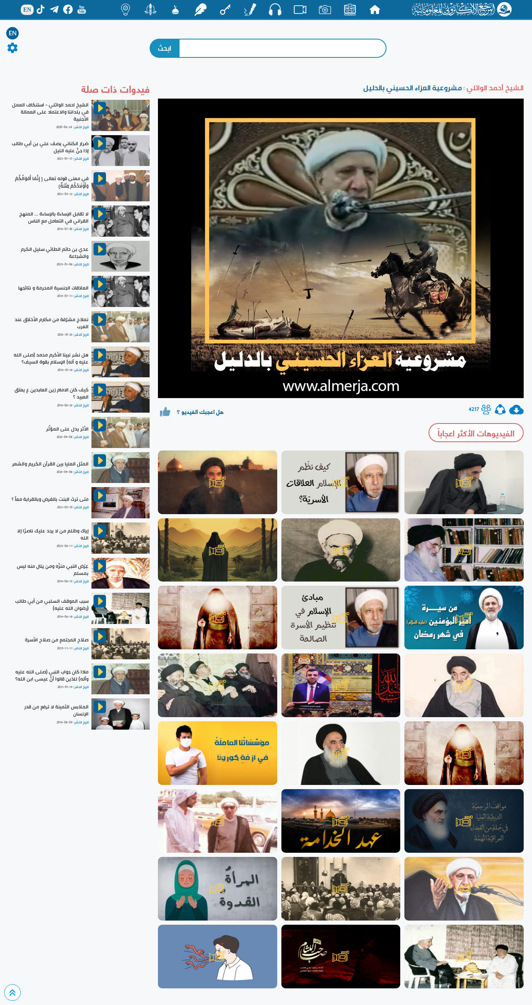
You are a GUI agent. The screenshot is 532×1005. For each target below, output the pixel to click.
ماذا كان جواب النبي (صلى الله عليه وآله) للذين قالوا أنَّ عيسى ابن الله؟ (52, 675)
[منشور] (150, 9)
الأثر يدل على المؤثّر (67, 428)
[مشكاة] (175, 9)
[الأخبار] (350, 9)
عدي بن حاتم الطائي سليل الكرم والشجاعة (55, 253)
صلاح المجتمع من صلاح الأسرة (57, 639)
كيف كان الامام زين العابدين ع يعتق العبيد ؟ (52, 393)
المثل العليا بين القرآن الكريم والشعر (50, 463)
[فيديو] (300, 9)
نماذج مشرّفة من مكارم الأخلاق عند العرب (52, 323)
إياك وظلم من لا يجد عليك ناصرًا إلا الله (53, 534)
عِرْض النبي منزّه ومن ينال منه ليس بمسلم (53, 570)
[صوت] (275, 9)
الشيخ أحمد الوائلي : (493, 87)
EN (13, 33)
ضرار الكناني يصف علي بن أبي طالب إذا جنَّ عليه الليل (50, 147)
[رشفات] (200, 9)
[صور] (325, 9)
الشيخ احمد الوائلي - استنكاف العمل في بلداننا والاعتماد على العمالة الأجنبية (50, 112)
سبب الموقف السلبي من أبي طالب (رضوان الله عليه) (52, 605)
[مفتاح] (225, 9)
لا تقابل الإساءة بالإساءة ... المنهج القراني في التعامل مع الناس (54, 217)
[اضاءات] (125, 9)
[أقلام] (250, 9)
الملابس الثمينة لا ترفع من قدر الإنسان (56, 710)
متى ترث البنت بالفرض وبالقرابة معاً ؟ (50, 499)
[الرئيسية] (375, 9)
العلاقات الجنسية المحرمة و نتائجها (53, 287)
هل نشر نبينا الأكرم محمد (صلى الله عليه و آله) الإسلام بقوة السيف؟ (51, 358)
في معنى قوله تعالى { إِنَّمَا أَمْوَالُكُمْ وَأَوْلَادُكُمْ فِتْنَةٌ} (52, 182)
